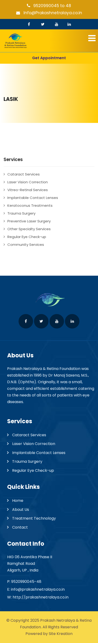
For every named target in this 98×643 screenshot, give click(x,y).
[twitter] (42, 24)
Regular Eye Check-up (26, 236)
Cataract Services (23, 174)
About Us (20, 509)
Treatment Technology (34, 518)
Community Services (25, 244)
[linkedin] (69, 24)
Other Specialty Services (29, 228)
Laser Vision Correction (27, 182)
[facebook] (28, 24)
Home (17, 500)
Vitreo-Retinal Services (27, 189)
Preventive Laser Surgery (29, 221)
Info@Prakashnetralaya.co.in (53, 13)
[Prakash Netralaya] (49, 41)
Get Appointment (49, 58)
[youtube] (56, 24)
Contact (20, 527)
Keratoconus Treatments (30, 205)
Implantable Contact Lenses (32, 197)
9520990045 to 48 (52, 6)
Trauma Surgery (21, 213)
